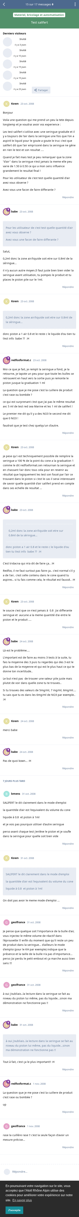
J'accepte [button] (14, 1210)
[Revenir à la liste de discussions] (4, 4)
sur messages (38, 4)
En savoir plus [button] (22, 1200)
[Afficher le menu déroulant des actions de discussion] (75, 4)
